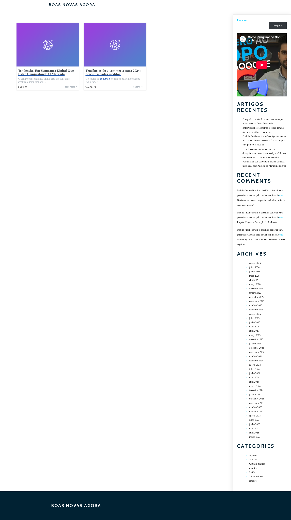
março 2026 (255, 284)
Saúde (252, 472)
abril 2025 (254, 331)
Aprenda (253, 459)
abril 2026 (254, 280)
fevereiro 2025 (256, 339)
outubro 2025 (255, 305)
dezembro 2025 (256, 297)
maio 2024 (254, 377)
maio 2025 (254, 326)
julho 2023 (254, 420)
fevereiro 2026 (256, 288)
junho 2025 (254, 322)
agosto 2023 (255, 415)
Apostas (253, 455)
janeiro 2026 (255, 293)
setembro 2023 (256, 411)
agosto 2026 (255, 263)
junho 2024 (254, 373)
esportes (253, 468)
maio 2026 (254, 276)
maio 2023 (254, 428)
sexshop (253, 481)
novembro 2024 (256, 352)
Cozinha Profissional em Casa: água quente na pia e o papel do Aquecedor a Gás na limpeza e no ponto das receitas (264, 140)
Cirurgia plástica (257, 464)
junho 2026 (254, 271)
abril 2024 (254, 382)
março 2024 (255, 386)
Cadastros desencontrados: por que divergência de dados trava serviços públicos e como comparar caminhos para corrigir (264, 153)
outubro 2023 (255, 407)
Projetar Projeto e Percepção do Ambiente (257, 222)
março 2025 (255, 335)
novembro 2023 (256, 403)
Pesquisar (242, 20)
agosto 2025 (255, 314)
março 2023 (255, 437)
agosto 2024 (255, 365)
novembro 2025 (256, 301)
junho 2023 (254, 424)
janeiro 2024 (255, 394)
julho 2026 (254, 267)
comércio (105, 78)
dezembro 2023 (256, 398)
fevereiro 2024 (256, 390)
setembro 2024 (256, 360)
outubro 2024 (255, 356)
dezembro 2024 (256, 348)
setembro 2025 (256, 309)
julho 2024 (254, 369)
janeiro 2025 (255, 343)
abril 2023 (254, 432)
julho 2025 (254, 318)
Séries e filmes (256, 476)
